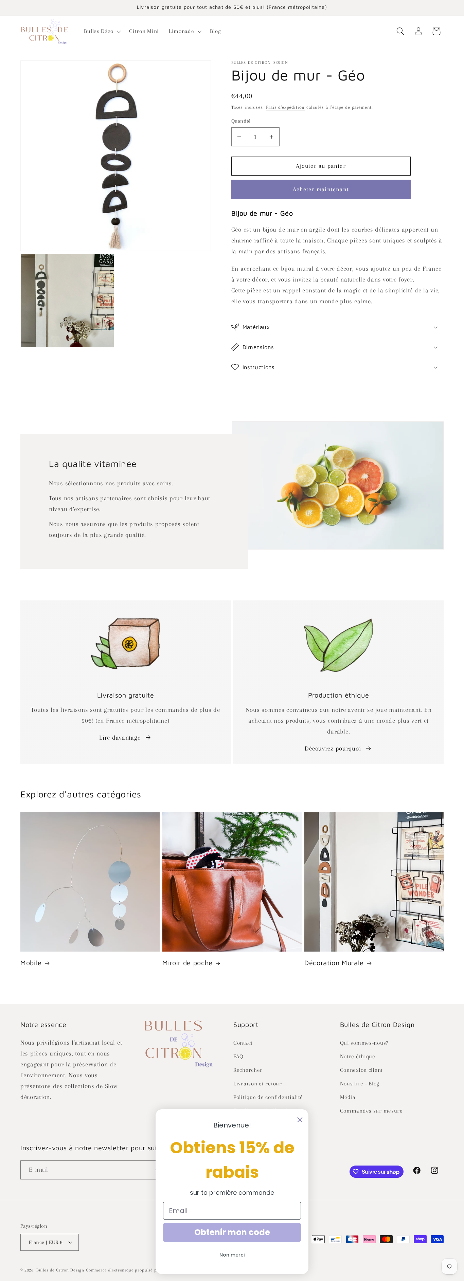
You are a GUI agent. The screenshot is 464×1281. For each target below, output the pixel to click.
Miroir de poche (187, 963)
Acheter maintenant (321, 189)
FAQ (238, 1056)
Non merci (232, 1254)
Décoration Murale (334, 963)
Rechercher (248, 1070)
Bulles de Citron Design (60, 1270)
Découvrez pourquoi (333, 748)
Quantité (241, 121)
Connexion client (361, 1070)
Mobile (31, 963)
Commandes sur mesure (371, 1110)
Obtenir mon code (232, 1232)
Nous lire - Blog (360, 1083)
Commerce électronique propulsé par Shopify (132, 1270)
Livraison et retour (257, 1083)
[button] (101, 31)
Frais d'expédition (285, 107)
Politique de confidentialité (268, 1097)
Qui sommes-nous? (364, 1043)
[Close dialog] (300, 1119)
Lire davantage (119, 737)
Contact (243, 1043)
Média (348, 1097)
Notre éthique (357, 1056)
